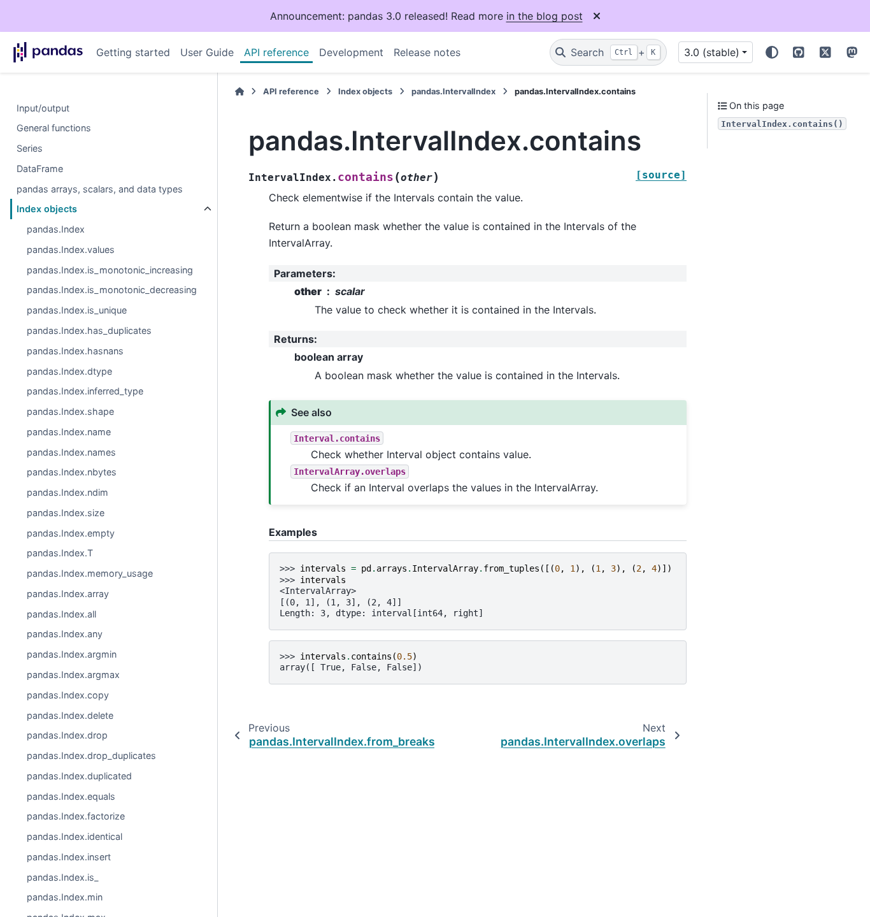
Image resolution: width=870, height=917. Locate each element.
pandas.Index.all (61, 614)
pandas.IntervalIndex (453, 91)
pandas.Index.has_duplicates (89, 331)
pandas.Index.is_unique (77, 310)
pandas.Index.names (71, 452)
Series (30, 148)
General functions (54, 128)
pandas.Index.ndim (67, 492)
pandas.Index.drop (67, 735)
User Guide (207, 52)
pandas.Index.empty (71, 533)
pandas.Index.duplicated (79, 776)
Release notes (427, 52)
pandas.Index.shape (70, 412)
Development (351, 52)
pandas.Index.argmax (73, 675)
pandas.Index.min (65, 897)
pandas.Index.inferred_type (85, 391)
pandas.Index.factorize (76, 816)
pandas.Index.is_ (63, 877)
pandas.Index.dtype (69, 371)
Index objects (47, 209)
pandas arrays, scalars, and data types (100, 189)
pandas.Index (56, 229)
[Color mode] (772, 52)
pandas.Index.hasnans (75, 351)
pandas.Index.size (65, 513)
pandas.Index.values (71, 250)
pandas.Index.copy (68, 695)
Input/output (43, 108)
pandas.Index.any (65, 634)
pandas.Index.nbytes (72, 472)
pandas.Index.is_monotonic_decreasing (112, 290)
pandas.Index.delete (70, 715)
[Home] (239, 91)
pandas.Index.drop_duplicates (91, 756)
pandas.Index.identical (74, 837)
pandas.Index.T (60, 553)
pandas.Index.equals (71, 796)
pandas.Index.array (68, 594)
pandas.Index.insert (69, 857)
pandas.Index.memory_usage (90, 573)
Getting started (133, 52)
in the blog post (544, 16)
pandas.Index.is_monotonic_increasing (110, 270)
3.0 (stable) (711, 52)
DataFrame (40, 169)
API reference (276, 52)
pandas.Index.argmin (72, 654)
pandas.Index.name (69, 432)
